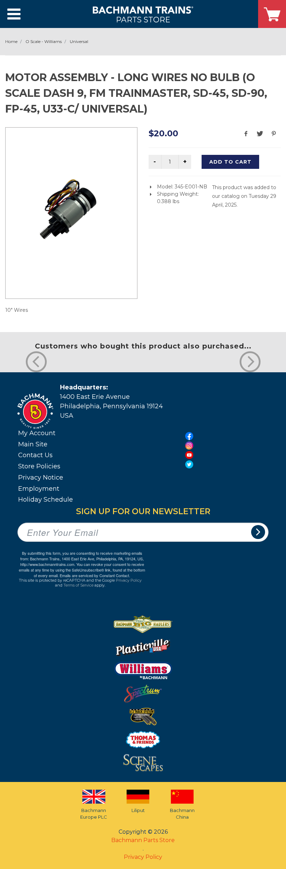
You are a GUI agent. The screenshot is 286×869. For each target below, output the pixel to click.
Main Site (32, 444)
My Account (36, 433)
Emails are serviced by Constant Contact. (95, 575)
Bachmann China (182, 813)
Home (11, 41)
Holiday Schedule (45, 499)
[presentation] (36, 361)
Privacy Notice (40, 477)
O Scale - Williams (43, 41)
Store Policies (39, 466)
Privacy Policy (129, 580)
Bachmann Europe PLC (93, 813)
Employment (38, 489)
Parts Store (143, 19)
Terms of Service (78, 585)
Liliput (138, 810)
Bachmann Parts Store (143, 840)
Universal (79, 41)
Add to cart (230, 162)
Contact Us (35, 455)
